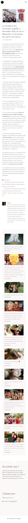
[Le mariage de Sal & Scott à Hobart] (14, 423)
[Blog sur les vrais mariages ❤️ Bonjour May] (14, 358)
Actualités (7, 180)
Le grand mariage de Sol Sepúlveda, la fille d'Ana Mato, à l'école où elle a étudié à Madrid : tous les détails (13, 184)
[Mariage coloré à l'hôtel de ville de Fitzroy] (14, 379)
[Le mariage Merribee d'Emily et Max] (14, 292)
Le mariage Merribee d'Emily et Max (13, 295)
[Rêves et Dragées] (2, 2)
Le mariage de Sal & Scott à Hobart (13, 426)
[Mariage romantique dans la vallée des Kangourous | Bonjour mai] (14, 243)
